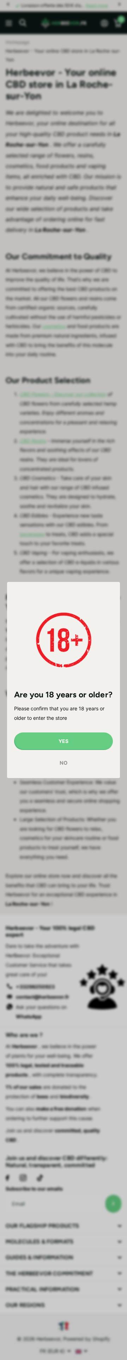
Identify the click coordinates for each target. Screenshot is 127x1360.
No (63, 763)
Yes (63, 741)
